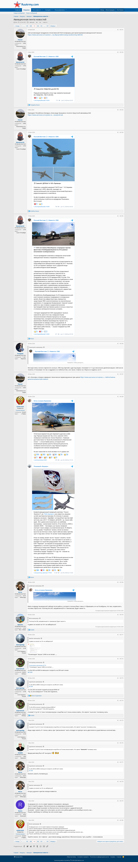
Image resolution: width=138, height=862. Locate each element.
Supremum (20, 669)
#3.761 (121, 29)
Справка (112, 857)
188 (31, 26)
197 (47, 26)
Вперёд (53, 26)
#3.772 (121, 659)
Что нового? (36, 10)
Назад (17, 26)
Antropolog (20, 645)
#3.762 (121, 52)
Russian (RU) (19, 857)
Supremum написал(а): (35, 682)
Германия (23, 758)
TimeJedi (20, 354)
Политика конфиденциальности (99, 857)
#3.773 (121, 678)
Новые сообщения (19, 13)
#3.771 (121, 634)
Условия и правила (83, 857)
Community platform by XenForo (69, 860)
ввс (37, 22)
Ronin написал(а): (34, 824)
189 (34, 26)
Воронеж (23, 358)
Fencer (20, 40)
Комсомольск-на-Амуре (21, 47)
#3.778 (121, 781)
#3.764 (121, 132)
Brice (20, 592)
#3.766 (121, 343)
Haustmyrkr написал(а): (36, 347)
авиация (31, 22)
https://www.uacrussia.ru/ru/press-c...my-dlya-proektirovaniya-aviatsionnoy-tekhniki (55, 35)
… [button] (24, 26)
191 (41, 26)
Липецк (24, 674)
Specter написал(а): (34, 638)
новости (45, 22)
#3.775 (121, 720)
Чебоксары (23, 597)
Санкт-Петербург (21, 69)
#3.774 (121, 700)
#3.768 (121, 396)
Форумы (26, 10)
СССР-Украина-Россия (21, 652)
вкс (40, 22)
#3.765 (121, 216)
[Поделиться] (118, 30)
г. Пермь (23, 414)
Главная (18, 10)
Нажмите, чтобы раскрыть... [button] (75, 362)
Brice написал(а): (34, 618)
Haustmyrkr (20, 62)
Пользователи (60, 10)
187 (27, 26)
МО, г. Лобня (22, 630)
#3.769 (121, 582)
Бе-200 (30, 672)
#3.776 (121, 743)
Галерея (48, 10)
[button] (42, 10)
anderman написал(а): (35, 586)
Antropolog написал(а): (35, 662)
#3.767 (121, 374)
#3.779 (121, 801)
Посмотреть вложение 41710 (37, 665)
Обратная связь (71, 857)
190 (38, 26)
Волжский (23, 816)
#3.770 (121, 614)
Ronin (20, 811)
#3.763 (121, 110)
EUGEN (20, 753)
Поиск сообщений (31, 13)
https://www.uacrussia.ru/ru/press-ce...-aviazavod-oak (45, 115)
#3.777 (121, 762)
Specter (20, 624)
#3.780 (121, 820)
